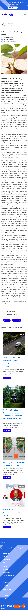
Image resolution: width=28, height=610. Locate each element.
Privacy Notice (6, 572)
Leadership (6, 595)
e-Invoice (5, 585)
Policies (5, 562)
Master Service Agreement (9, 579)
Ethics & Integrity (7, 582)
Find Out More (7, 378)
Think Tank (5, 556)
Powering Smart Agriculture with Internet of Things (13, 464)
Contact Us (5, 569)
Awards (5, 598)
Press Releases (7, 559)
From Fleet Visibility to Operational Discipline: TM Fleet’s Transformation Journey (13, 362)
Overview (5, 592)
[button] (13, 8)
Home (4, 23)
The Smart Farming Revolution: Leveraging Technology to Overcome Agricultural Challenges (12, 414)
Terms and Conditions (8, 575)
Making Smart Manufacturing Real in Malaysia (11, 512)
